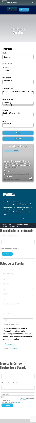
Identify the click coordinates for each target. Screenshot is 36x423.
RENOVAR (23, 400)
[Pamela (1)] (18, 125)
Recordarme (6, 400)
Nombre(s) (6, 283)
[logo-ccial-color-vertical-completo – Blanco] (4, 1)
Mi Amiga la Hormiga (18, 145)
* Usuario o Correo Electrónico (10, 248)
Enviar (8, 254)
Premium (8, 73)
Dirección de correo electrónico (11, 304)
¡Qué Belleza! (12, 2)
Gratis (8, 70)
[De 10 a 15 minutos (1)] (18, 114)
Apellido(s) (6, 294)
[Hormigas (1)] (18, 82)
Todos (7, 67)
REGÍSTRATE (17, 402)
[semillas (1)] (18, 105)
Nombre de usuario (8, 273)
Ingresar (12, 9)
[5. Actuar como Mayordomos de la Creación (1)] (18, 92)
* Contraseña (5, 394)
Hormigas (10, 171)
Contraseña (6, 314)
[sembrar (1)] (18, 103)
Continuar (9, 344)
